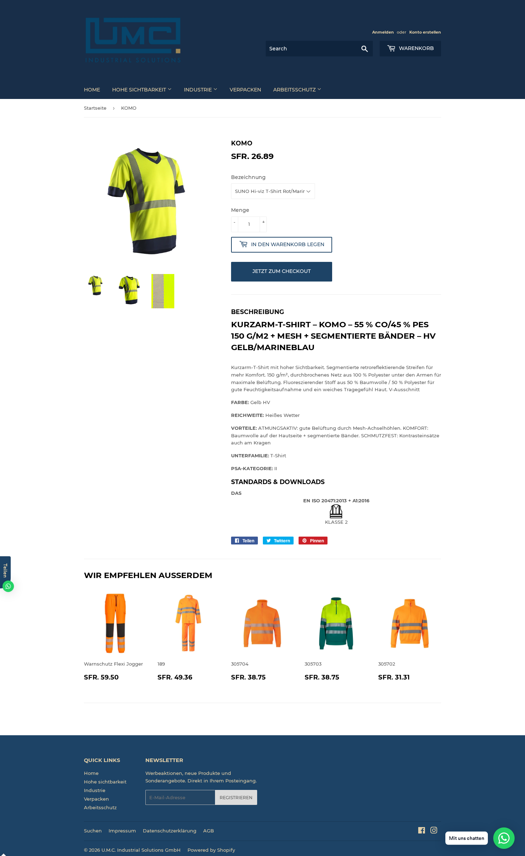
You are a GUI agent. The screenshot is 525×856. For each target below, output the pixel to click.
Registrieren (236, 797)
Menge (240, 210)
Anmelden (383, 32)
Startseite (95, 108)
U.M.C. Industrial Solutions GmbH (141, 850)
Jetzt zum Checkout (281, 271)
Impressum (122, 830)
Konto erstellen (425, 32)
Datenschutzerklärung (169, 830)
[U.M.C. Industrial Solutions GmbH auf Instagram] (434, 831)
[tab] (336, 482)
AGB (208, 830)
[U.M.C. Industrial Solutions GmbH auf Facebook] (421, 831)
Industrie (198, 89)
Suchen (93, 830)
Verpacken (245, 89)
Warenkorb (416, 48)
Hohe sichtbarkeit (140, 89)
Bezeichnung (248, 177)
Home (92, 89)
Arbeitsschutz (295, 89)
